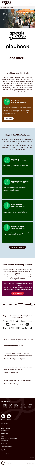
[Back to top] (1, 396)
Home (8, 7)
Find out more (8, 118)
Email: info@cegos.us (6, 453)
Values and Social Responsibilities (9, 438)
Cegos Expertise (5, 430)
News (2, 436)
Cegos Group (4, 426)
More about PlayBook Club (17, 247)
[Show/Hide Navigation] (30, 3)
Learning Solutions (5, 428)
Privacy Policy (4, 440)
